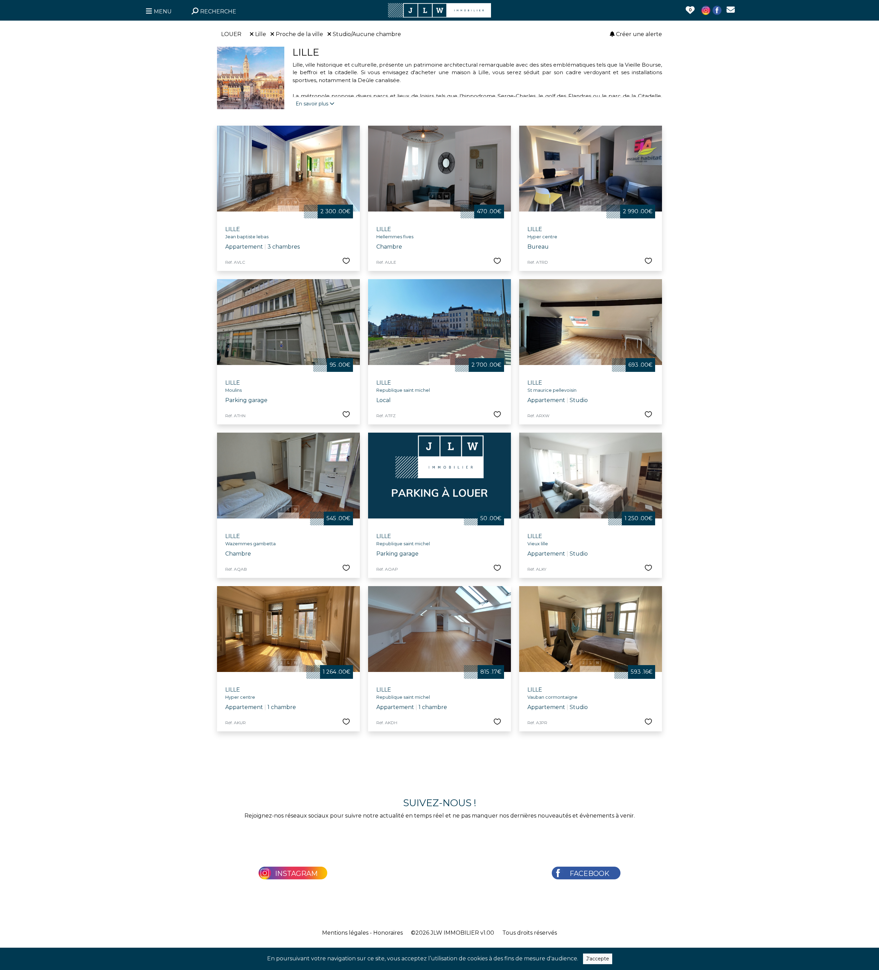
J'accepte (597, 959)
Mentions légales (345, 932)
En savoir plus (313, 104)
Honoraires (388, 932)
